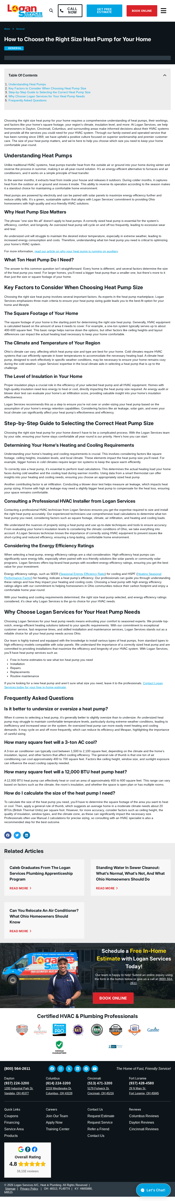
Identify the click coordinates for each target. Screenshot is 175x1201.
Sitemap (10, 1188)
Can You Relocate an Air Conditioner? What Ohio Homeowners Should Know (44, 916)
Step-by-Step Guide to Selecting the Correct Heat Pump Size (49, 92)
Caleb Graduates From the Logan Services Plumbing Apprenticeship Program (41, 873)
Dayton (9, 1078)
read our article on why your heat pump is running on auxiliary (76, 251)
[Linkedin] (77, 1068)
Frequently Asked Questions (28, 100)
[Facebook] (52, 1068)
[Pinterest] (86, 1068)
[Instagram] (60, 1068)
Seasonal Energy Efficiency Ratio (82, 574)
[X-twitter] (69, 1068)
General (20, 29)
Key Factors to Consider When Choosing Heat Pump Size (47, 88)
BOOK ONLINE (142, 10)
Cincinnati (94, 1078)
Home (7, 29)
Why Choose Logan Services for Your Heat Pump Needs (47, 96)
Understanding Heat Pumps (27, 84)
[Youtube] (94, 1068)
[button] (51, 11)
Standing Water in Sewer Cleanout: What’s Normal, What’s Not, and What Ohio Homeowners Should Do (130, 873)
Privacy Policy (29, 1188)
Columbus (53, 1078)
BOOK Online (113, 998)
